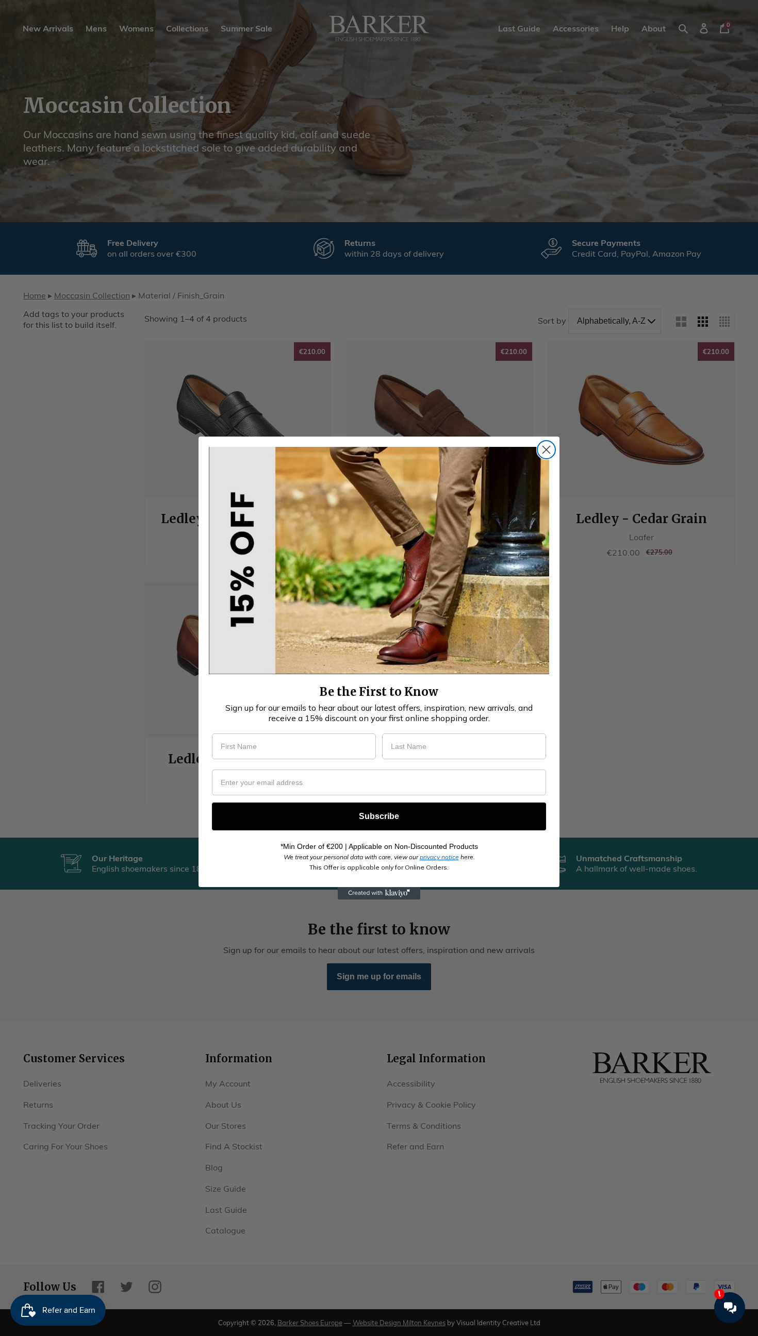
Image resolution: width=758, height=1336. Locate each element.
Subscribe (379, 816)
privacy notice (439, 857)
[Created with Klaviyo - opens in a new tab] (379, 893)
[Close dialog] (546, 450)
